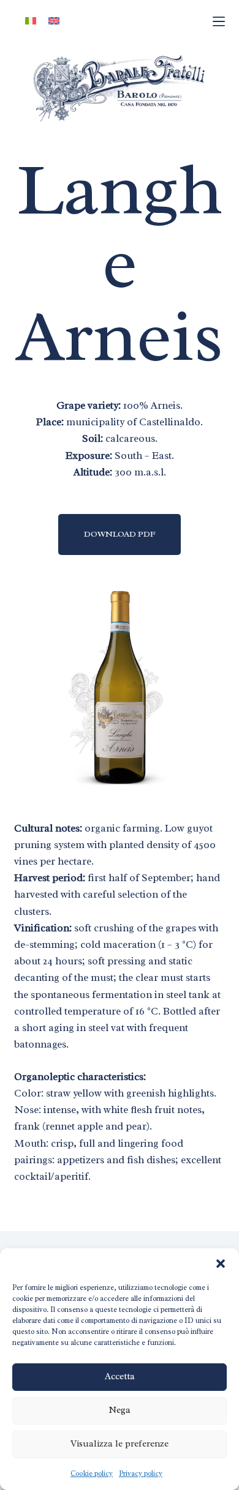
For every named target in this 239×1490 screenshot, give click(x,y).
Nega (119, 1410)
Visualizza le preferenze (119, 1444)
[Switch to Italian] (30, 21)
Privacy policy (140, 1473)
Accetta (120, 1376)
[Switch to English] (54, 21)
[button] (220, 1263)
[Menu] (219, 21)
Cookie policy (91, 1473)
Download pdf (120, 534)
